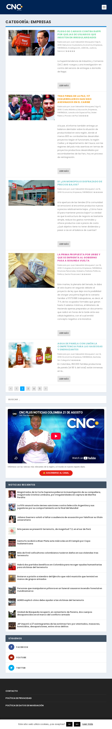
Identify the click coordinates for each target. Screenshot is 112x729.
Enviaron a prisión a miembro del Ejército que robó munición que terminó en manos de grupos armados (57, 578)
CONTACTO (12, 691)
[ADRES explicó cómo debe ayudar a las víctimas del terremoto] (12, 602)
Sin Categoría (63, 360)
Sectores (97, 357)
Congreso (67, 268)
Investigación (74, 48)
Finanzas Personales (66, 271)
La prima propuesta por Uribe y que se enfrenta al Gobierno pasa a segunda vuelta (78, 257)
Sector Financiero (72, 274)
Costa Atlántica (70, 109)
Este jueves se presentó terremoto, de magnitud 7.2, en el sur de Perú (54, 529)
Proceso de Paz (71, 115)
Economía (88, 45)
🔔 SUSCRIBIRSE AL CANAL (56, 473)
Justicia (92, 48)
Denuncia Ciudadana (73, 45)
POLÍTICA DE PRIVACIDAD (19, 698)
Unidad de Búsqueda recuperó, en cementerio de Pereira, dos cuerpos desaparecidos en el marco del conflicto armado (54, 613)
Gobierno (80, 271)
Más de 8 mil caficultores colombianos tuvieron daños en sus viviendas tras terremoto (57, 554)
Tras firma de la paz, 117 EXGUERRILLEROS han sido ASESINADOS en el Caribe (74, 99)
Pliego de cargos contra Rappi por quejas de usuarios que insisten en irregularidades (79, 34)
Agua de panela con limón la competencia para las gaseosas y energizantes (80, 346)
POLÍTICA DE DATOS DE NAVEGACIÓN (25, 705)
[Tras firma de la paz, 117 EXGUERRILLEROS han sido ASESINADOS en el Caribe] (31, 107)
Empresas (97, 45)
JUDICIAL (85, 48)
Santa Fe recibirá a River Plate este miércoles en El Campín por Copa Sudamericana (53, 542)
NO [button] (77, 724)
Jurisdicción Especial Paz (79, 112)
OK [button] (69, 724)
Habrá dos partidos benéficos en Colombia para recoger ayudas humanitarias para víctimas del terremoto (59, 566)
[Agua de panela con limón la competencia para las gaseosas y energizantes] (31, 355)
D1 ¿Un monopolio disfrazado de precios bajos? (79, 183)
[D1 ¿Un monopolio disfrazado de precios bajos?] (31, 193)
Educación (82, 109)
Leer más (64, 85)
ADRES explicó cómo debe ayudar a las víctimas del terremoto (50, 600)
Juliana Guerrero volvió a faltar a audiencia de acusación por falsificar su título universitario (60, 518)
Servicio (60, 51)
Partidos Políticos (92, 271)
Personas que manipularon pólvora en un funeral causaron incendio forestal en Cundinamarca (59, 589)
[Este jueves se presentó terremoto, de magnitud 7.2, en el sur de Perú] (12, 531)
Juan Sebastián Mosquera (82, 42)
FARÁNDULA (62, 48)
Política (60, 274)
